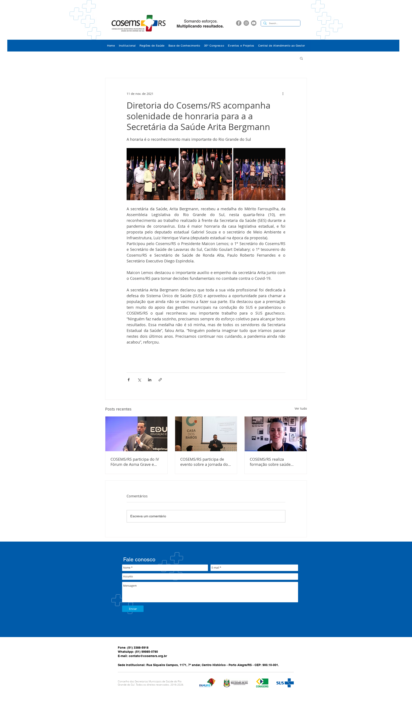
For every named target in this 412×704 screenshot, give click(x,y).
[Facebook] (238, 23)
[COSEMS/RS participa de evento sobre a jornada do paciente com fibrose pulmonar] (206, 433)
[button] (127, 45)
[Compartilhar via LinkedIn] (150, 380)
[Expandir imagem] (153, 174)
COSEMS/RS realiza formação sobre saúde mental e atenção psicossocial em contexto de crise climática (275, 462)
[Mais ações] (282, 93)
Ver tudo (301, 408)
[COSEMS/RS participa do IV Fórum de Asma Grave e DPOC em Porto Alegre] (136, 433)
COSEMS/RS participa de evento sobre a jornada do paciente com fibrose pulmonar (204, 462)
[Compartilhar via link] (160, 380)
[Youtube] (253, 23)
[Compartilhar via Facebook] (129, 380)
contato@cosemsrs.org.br (148, 656)
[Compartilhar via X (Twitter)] (139, 380)
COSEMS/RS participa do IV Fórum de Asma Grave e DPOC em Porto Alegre (135, 462)
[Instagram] (246, 23)
